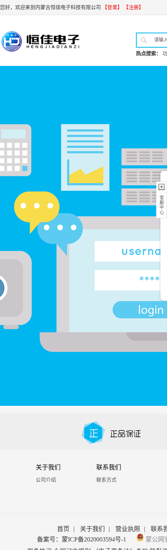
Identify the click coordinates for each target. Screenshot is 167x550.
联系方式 (106, 480)
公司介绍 (46, 480)
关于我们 (92, 529)
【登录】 (112, 7)
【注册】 (134, 7)
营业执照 (127, 529)
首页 (63, 529)
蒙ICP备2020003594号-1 (94, 539)
